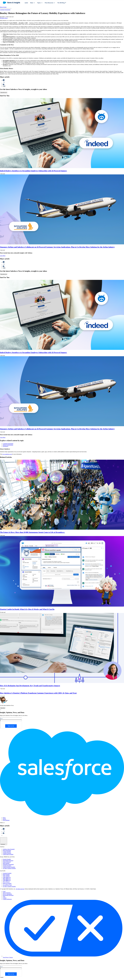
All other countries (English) (9, 868)
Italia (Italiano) (6, 863)
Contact (4, 897)
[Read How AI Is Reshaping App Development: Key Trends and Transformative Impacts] (62, 682)
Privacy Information (7, 894)
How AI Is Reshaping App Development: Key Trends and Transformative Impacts (30, 686)
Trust (4, 896)
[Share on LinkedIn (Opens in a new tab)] (3, 80)
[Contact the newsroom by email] (3, 835)
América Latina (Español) (9, 849)
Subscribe (3, 708)
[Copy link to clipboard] (4, 86)
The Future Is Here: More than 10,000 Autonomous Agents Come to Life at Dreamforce (32, 532)
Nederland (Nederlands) (8, 864)
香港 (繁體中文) (7, 879)
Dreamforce (5, 446)
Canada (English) (7, 851)
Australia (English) (7, 873)
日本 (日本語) (6, 876)
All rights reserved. (20, 889)
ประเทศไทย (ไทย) (7, 885)
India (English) (6, 874)
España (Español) (7, 859)
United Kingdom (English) (9, 867)
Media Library (4, 18)
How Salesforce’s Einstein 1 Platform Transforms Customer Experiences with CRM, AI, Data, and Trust (38, 693)
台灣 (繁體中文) (7, 880)
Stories (4, 818)
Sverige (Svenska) (7, 865)
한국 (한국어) (6, 882)
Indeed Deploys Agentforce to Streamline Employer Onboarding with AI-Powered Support (33, 171)
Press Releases (6, 820)
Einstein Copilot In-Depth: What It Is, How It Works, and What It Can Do (27, 609)
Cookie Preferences (7, 899)
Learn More (2, 255)
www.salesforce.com (7, 454)
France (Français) (7, 861)
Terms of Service (7, 892)
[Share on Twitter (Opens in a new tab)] (4, 83)
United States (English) (8, 854)
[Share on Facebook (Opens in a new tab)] (3, 84)
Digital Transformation (8, 444)
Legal (4, 891)
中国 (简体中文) (7, 877)
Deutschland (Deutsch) (8, 860)
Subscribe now (4, 92)
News (4, 817)
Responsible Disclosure (8, 895)
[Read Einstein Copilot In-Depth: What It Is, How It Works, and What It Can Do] (62, 606)
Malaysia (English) (7, 883)
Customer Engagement (5, 9)
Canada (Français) (7, 853)
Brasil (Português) (7, 850)
